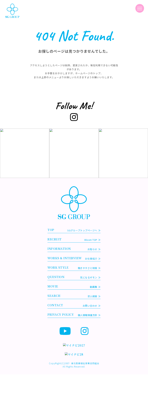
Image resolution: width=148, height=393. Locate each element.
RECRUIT (72, 239)
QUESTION (72, 277)
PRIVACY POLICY (72, 314)
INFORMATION (72, 249)
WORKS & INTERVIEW (72, 258)
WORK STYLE (72, 267)
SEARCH (72, 296)
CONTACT (72, 305)
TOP (72, 230)
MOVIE (72, 286)
